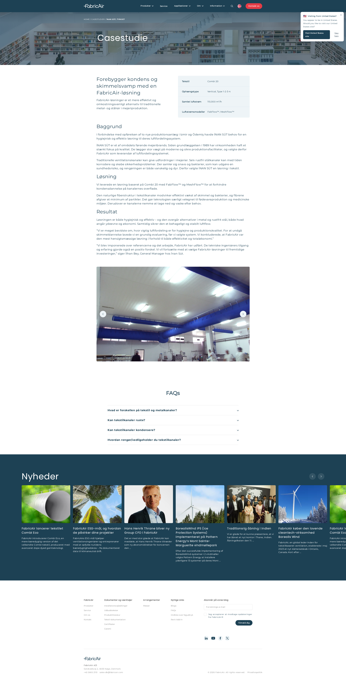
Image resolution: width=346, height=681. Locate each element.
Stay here (336, 34)
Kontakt (87, 619)
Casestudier (98, 19)
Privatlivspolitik (254, 672)
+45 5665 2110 (90, 672)
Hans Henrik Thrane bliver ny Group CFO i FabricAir (146, 530)
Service (163, 6)
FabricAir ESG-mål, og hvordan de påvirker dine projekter (97, 530)
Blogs (173, 606)
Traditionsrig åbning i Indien (249, 528)
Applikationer (181, 6)
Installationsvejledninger (115, 606)
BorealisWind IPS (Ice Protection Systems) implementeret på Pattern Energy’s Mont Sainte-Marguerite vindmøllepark (197, 536)
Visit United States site (314, 34)
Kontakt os (253, 6)
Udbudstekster (111, 610)
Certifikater (109, 624)
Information (216, 6)
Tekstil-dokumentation (115, 619)
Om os (87, 615)
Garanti (107, 629)
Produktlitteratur (112, 615)
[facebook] (220, 638)
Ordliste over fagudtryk (182, 615)
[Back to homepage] (94, 6)
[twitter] (227, 638)
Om (199, 6)
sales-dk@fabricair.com (111, 672)
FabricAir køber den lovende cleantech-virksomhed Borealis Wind (300, 532)
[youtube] (213, 638)
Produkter (146, 6)
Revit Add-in (176, 619)
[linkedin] (206, 638)
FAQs (173, 610)
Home (87, 19)
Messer (146, 606)
